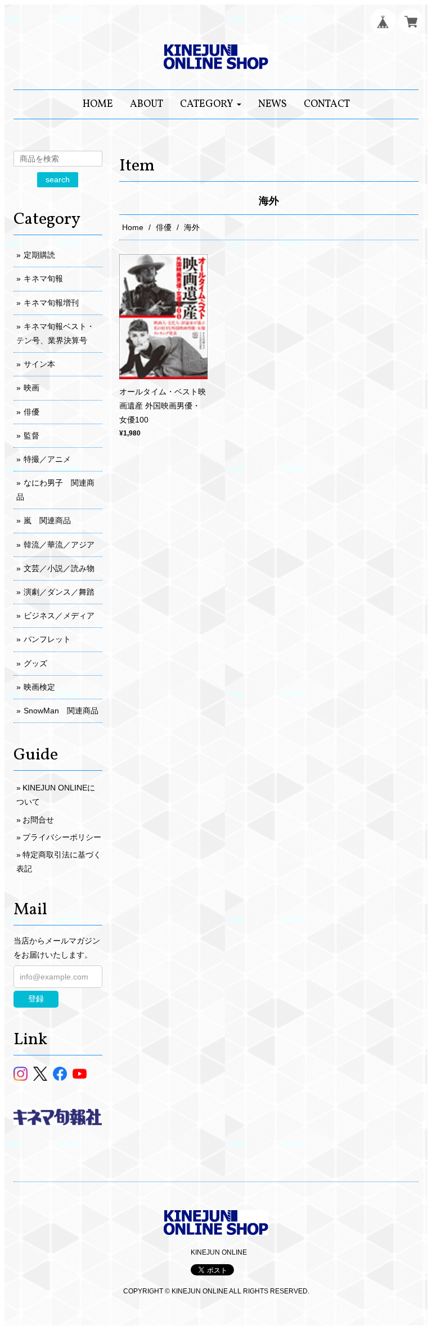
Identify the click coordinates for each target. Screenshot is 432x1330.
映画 (31, 387)
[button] (211, 104)
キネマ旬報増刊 (51, 302)
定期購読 (39, 254)
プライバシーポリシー (61, 837)
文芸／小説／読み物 (59, 568)
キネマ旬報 (43, 278)
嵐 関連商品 (47, 520)
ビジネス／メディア (59, 615)
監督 (31, 435)
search (58, 179)
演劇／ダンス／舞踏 (59, 591)
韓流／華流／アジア (59, 544)
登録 (36, 998)
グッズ (35, 663)
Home (132, 227)
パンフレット (47, 639)
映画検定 (39, 686)
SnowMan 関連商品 (61, 710)
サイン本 (39, 364)
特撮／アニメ (47, 459)
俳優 (164, 227)
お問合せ (38, 819)
